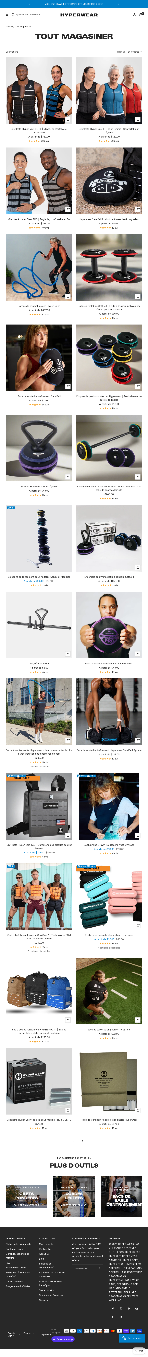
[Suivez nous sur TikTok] (113, 1317)
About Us (44, 1253)
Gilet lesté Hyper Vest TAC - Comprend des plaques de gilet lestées (39, 846)
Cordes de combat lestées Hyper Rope (39, 306)
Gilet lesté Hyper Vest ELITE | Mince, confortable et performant (39, 131)
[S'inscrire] (99, 1268)
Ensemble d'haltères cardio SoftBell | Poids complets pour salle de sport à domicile (109, 488)
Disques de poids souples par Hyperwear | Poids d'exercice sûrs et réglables (109, 398)
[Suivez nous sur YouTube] (137, 1309)
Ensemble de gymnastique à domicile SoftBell (109, 576)
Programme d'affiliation (18, 1286)
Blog (41, 1258)
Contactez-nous (14, 1249)
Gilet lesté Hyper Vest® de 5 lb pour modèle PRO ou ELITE (39, 1119)
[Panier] (140, 14)
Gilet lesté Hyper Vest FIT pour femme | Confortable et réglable (109, 131)
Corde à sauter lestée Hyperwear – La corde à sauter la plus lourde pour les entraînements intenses (39, 752)
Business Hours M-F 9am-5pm (50, 1283)
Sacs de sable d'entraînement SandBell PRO (109, 663)
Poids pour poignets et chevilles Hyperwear (109, 935)
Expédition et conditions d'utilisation (52, 1274)
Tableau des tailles (16, 1267)
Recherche (45, 1249)
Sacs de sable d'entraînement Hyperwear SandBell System (109, 750)
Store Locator (46, 1290)
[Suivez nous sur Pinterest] (129, 1309)
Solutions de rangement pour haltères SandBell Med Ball (39, 576)
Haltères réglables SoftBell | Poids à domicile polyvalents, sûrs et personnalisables (109, 308)
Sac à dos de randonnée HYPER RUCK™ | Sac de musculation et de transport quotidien (39, 1031)
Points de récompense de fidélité (18, 1274)
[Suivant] (82, 1141)
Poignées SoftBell (39, 663)
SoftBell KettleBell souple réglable (39, 486)
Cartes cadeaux (14, 1281)
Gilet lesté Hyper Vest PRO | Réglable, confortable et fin (39, 219)
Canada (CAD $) (11, 1335)
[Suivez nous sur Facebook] (113, 1309)
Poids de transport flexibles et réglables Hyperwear (109, 1119)
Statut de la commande (18, 1244)
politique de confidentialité (46, 1265)
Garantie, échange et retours (17, 1255)
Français (28, 1333)
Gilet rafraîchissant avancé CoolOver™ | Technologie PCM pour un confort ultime (39, 937)
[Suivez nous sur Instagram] (121, 1309)
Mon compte (46, 1244)
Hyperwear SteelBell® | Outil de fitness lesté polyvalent (109, 219)
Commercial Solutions (51, 1295)
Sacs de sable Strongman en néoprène (109, 1029)
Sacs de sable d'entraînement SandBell (39, 396)
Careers (43, 1300)
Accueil (9, 26)
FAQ (8, 1262)
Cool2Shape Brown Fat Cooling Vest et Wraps (109, 844)
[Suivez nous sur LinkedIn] (121, 1317)
